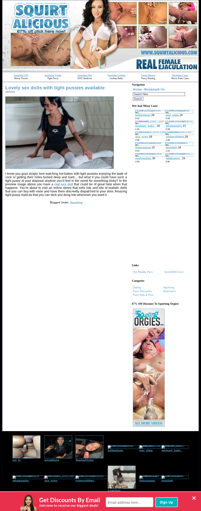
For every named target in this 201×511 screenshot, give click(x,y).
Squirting (76, 202)
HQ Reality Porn (143, 271)
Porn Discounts (142, 291)
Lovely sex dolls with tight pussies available (55, 87)
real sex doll (63, 184)
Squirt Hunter (148, 75)
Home (137, 89)
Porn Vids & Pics (143, 294)
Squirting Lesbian (116, 75)
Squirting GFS (21, 75)
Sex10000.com (174, 271)
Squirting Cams (180, 75)
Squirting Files (84, 75)
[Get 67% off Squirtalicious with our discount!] (100, 70)
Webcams (169, 291)
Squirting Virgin (53, 75)
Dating (137, 287)
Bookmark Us (154, 89)
